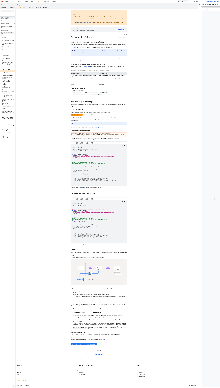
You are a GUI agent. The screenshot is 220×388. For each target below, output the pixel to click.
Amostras (18, 370)
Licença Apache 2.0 (81, 358)
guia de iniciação (90, 117)
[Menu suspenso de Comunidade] (50, 1)
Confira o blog (79, 367)
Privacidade (27, 385)
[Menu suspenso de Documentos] (41, 1)
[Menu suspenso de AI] (20, 7)
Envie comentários (122, 37)
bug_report (215, 4)
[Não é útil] (126, 34)
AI (89, 34)
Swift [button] (73, 142)
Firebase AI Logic (16, 5)
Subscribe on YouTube (81, 372)
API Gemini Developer (77, 114)
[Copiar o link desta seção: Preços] (77, 249)
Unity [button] (96, 142)
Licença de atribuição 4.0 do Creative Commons (110, 356)
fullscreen (217, 4)
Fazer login (216, 1)
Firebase (72, 34)
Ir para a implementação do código (78, 60)
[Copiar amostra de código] (126, 145)
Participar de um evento (81, 374)
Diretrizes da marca (141, 374)
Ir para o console (209, 1)
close (219, 4)
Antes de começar (91, 133)
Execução (19, 1)
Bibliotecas (19, 372)
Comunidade (46, 1)
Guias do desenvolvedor (21, 367)
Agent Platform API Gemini (90, 114)
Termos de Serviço (20, 385)
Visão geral (3, 7)
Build (13, 1)
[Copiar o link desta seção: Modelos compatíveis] (86, 88)
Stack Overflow (140, 368)
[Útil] (125, 34)
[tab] (73, 143)
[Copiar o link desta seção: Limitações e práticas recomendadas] (102, 312)
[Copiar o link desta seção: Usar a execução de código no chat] (96, 193)
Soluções (27, 1)
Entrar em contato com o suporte (143, 367)
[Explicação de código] (123, 145)
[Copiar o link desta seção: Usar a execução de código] (94, 101)
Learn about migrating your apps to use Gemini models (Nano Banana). (109, 18)
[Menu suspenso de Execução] (22, 1)
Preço (32, 1)
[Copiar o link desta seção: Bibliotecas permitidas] (87, 332)
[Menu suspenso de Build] (15, 1)
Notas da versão (140, 372)
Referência (38, 7)
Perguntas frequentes (141, 376)
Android (31, 380)
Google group (140, 370)
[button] (7, 23)
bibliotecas (73, 47)
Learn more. (116, 11)
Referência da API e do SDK (22, 368)
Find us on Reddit (80, 368)
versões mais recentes (102, 123)
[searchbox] (7, 11)
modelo (82, 187)
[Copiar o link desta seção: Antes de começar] (84, 109)
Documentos (37, 1)
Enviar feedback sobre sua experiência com (84, 344)
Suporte (54, 1)
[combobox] (183, 1)
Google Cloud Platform (50, 380)
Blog (203, 1)
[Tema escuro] (124, 145)
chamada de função (86, 66)
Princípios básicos (11, 7)
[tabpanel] (99, 165)
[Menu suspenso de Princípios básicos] (16, 7)
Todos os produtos (59, 380)
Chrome (36, 380)
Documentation (5, 5)
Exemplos (45, 7)
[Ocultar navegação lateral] (14, 386)
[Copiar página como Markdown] (95, 37)
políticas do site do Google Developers (103, 358)
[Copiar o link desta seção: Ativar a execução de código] (91, 130)
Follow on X (79, 370)
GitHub (18, 374)
